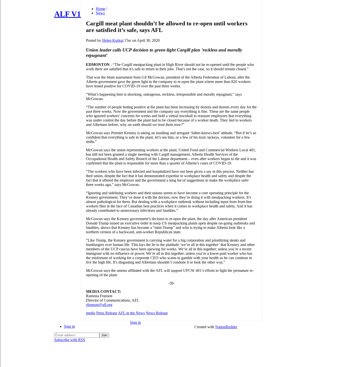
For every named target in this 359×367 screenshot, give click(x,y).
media (90, 313)
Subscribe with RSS (69, 340)
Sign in (69, 326)
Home (100, 9)
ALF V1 (67, 14)
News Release (157, 313)
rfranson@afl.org (99, 305)
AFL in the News (131, 313)
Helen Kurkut (112, 40)
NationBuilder (226, 327)
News (100, 13)
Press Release (106, 313)
